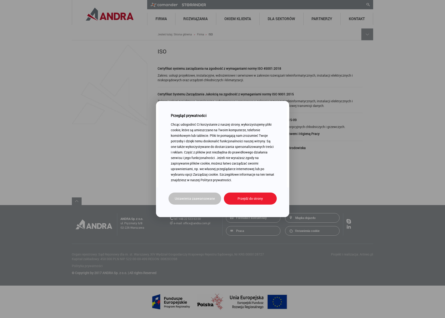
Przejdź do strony (250, 198)
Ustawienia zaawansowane (195, 198)
